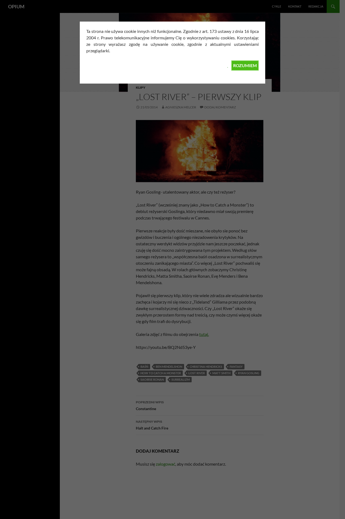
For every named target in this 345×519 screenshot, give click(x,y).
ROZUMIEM (245, 65)
